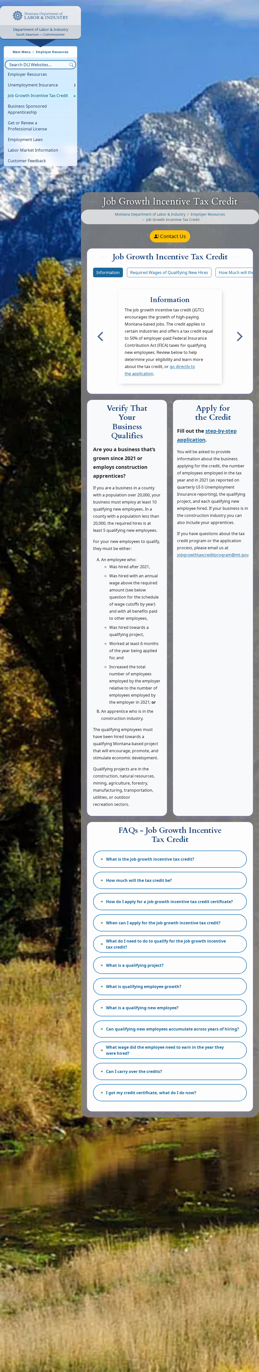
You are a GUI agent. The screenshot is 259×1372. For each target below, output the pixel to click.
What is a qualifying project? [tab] (135, 965)
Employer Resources (27, 74)
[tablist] (170, 272)
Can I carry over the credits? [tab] (134, 1071)
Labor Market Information (33, 150)
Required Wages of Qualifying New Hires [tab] (169, 272)
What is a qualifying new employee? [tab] (142, 1008)
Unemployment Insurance (33, 85)
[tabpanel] (170, 336)
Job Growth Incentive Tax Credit (38, 95)
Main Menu (22, 52)
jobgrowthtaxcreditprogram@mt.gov (212, 555)
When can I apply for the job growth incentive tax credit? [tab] (163, 923)
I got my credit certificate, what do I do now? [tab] (151, 1092)
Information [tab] (108, 272)
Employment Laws (25, 139)
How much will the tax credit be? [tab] (139, 880)
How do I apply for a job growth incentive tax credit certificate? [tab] (169, 901)
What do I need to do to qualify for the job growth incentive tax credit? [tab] (166, 944)
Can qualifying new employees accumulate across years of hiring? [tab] (172, 1029)
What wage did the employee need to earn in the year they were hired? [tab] (165, 1050)
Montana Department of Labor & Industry (150, 214)
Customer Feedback (27, 161)
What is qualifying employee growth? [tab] (143, 986)
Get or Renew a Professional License (27, 126)
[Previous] (101, 336)
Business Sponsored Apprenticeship (27, 109)
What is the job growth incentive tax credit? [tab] (150, 859)
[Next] (239, 336)
